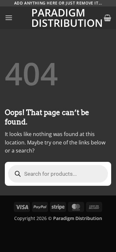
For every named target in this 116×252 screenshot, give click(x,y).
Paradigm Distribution (58, 17)
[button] (9, 18)
